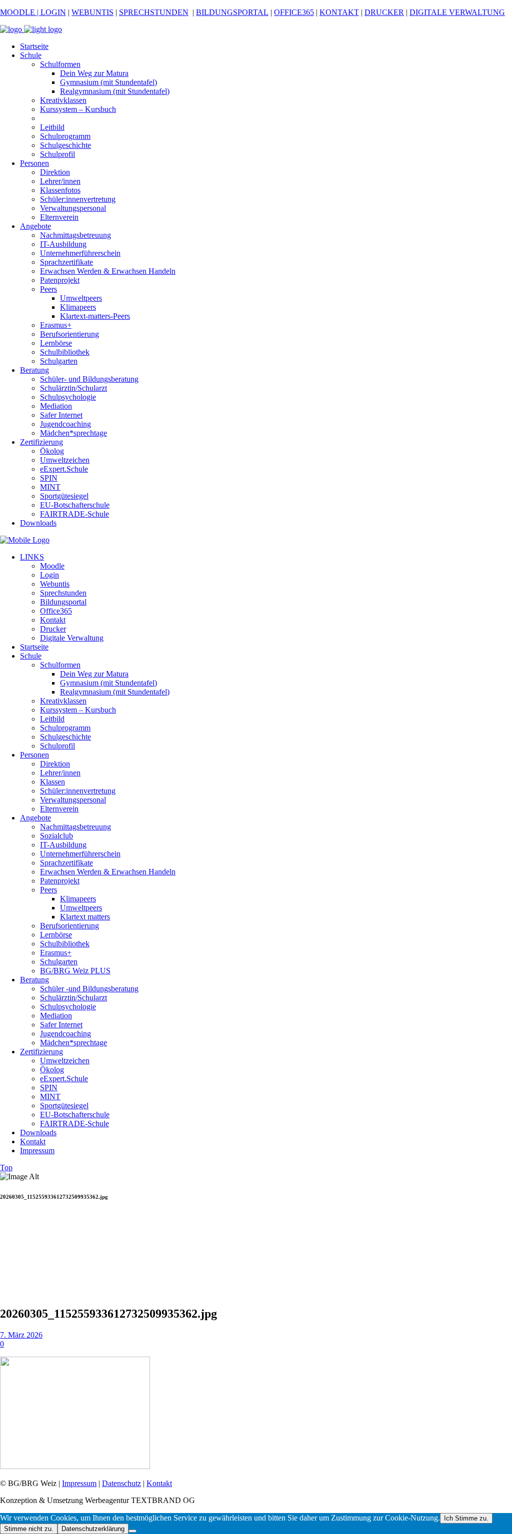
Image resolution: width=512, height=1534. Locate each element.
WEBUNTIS (93, 12)
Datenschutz (121, 1483)
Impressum (79, 1483)
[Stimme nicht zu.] (132, 1531)
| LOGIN (50, 12)
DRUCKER (384, 12)
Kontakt (159, 1483)
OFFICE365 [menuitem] (294, 12)
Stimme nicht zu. (29, 1529)
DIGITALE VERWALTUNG (457, 12)
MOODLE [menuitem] (17, 12)
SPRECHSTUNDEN (153, 12)
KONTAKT (339, 12)
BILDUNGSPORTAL (232, 12)
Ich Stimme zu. (466, 1518)
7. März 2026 (21, 1335)
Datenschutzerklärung (93, 1529)
